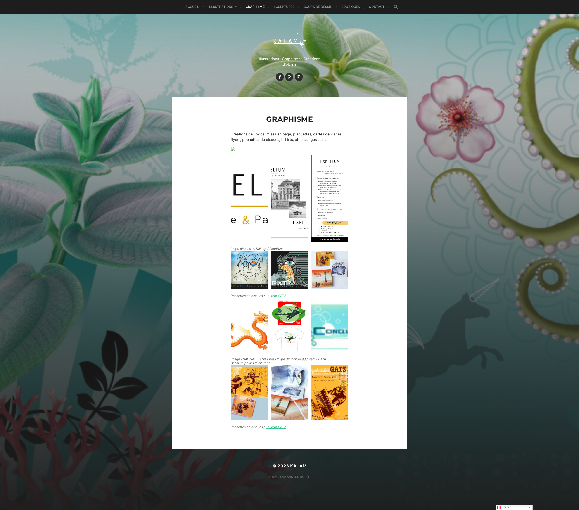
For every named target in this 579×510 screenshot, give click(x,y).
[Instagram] (299, 77)
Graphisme (255, 7)
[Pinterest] (289, 77)
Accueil (192, 7)
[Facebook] (280, 77)
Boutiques (350, 7)
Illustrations (220, 7)
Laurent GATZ (276, 296)
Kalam (298, 466)
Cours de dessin (318, 7)
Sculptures (284, 7)
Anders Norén (299, 477)
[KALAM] (289, 39)
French (506, 507)
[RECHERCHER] (396, 7)
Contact (376, 7)
